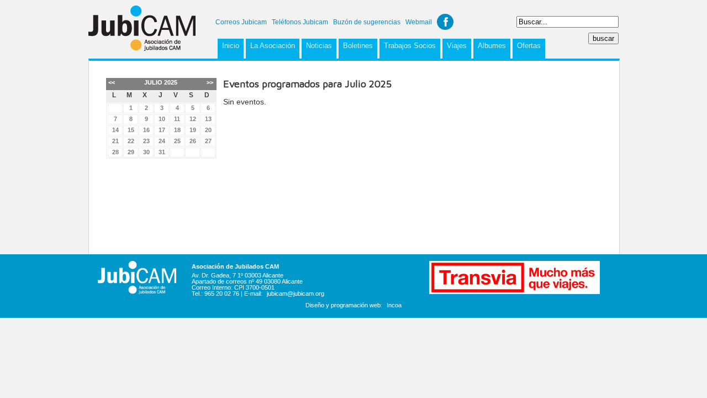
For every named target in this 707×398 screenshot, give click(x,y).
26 (192, 141)
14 (115, 130)
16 (146, 130)
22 (131, 141)
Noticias (319, 45)
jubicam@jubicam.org (295, 293)
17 (162, 130)
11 (177, 119)
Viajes (457, 45)
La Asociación (272, 45)
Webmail (418, 22)
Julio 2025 (160, 82)
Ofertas (529, 45)
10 (162, 119)
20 (208, 130)
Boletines (358, 45)
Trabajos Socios (410, 45)
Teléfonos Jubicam (300, 22)
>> (210, 82)
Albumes (492, 45)
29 (131, 152)
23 (146, 141)
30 (146, 152)
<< (111, 82)
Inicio (230, 45)
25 (177, 141)
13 (208, 119)
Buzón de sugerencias (366, 22)
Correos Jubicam (241, 22)
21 (115, 141)
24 (162, 141)
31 (162, 152)
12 (192, 119)
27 (208, 141)
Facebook (445, 22)
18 (177, 130)
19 (192, 130)
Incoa (394, 305)
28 (115, 152)
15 (131, 130)
